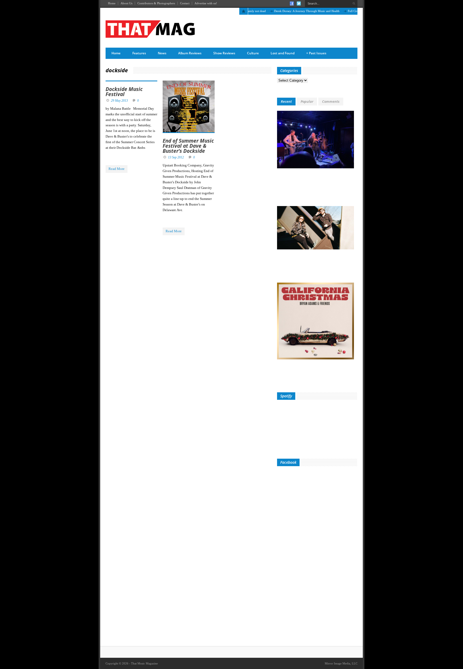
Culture (253, 53)
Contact (184, 3)
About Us (126, 3)
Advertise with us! (206, 3)
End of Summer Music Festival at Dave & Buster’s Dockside (188, 145)
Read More (117, 169)
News (162, 53)
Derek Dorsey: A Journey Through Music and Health (295, 11)
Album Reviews (189, 53)
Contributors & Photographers (156, 3)
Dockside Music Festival (124, 92)
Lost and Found (282, 53)
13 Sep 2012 (176, 157)
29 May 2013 (119, 100)
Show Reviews (224, 53)
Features (139, 53)
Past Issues (316, 53)
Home (111, 3)
